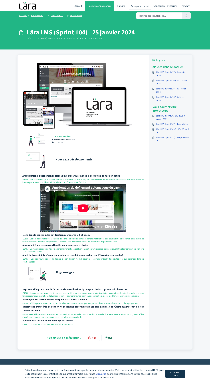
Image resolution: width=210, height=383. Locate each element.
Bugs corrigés (57, 142)
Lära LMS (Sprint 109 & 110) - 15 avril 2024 (172, 131)
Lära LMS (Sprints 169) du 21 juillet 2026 (171, 82)
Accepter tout (175, 374)
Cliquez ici (101, 373)
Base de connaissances (99, 5)
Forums (121, 5)
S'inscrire (172, 5)
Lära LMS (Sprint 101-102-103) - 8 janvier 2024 (170, 117)
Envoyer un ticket (140, 6)
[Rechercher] (186, 15)
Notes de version (79, 15)
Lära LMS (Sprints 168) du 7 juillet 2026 (171, 90)
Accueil (78, 5)
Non (94, 338)
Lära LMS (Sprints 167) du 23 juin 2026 (170, 99)
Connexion (159, 5)
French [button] (184, 5)
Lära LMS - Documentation (65, 15)
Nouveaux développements (63, 139)
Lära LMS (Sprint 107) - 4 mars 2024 (172, 124)
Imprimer (161, 60)
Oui (110, 338)
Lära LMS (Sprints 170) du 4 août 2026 (170, 74)
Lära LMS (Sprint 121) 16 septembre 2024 (172, 139)
